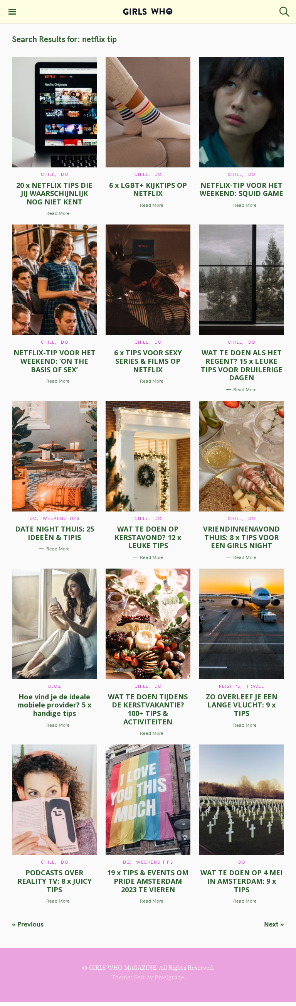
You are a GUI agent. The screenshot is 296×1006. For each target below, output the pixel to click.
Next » (274, 924)
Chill (48, 174)
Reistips (229, 686)
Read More (58, 213)
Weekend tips (61, 518)
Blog (54, 686)
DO (64, 174)
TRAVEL (255, 686)
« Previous (28, 924)
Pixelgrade (169, 977)
